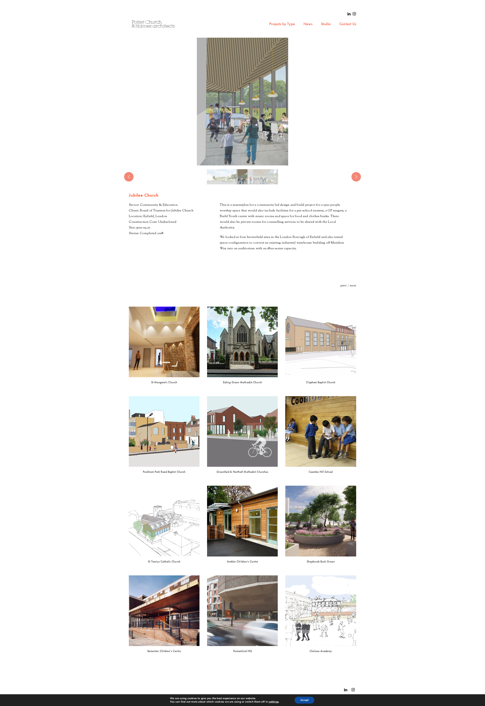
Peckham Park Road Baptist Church (164, 472)
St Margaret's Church (164, 382)
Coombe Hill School (321, 472)
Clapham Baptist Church (320, 382)
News (308, 23)
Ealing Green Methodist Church (242, 382)
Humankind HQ (242, 651)
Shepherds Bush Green (321, 561)
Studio (326, 23)
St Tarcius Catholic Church (164, 561)
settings (274, 702)
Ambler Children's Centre (242, 561)
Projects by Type (282, 23)
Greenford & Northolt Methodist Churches (242, 472)
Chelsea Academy (321, 651)
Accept (304, 700)
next (353, 285)
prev (343, 285)
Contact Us (347, 23)
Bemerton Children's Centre (164, 651)
